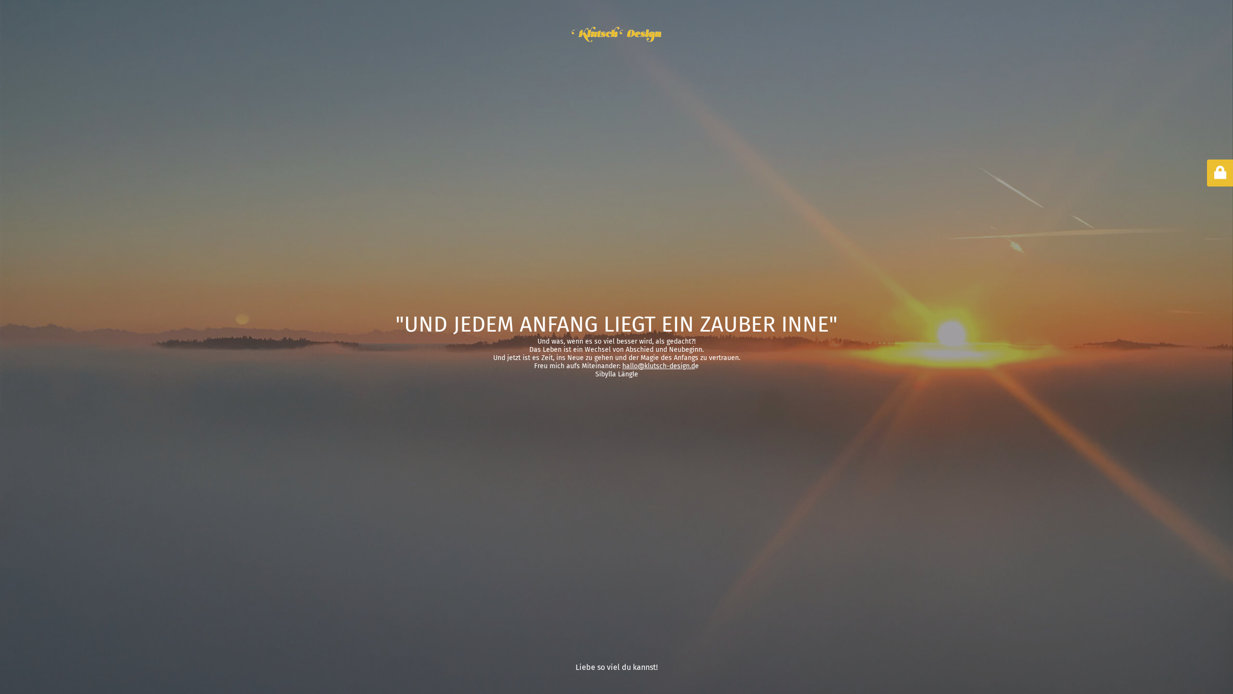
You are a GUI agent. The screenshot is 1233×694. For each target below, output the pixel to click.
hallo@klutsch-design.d (658, 366)
